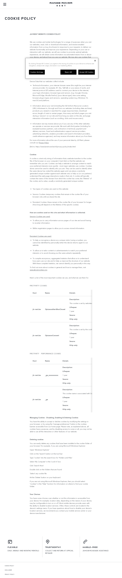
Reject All (68, 72)
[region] (61, 68)
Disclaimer (8, 570)
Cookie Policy (9, 566)
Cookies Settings (36, 72)
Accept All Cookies (87, 72)
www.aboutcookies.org (38, 270)
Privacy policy (9, 574)
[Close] (95, 60)
